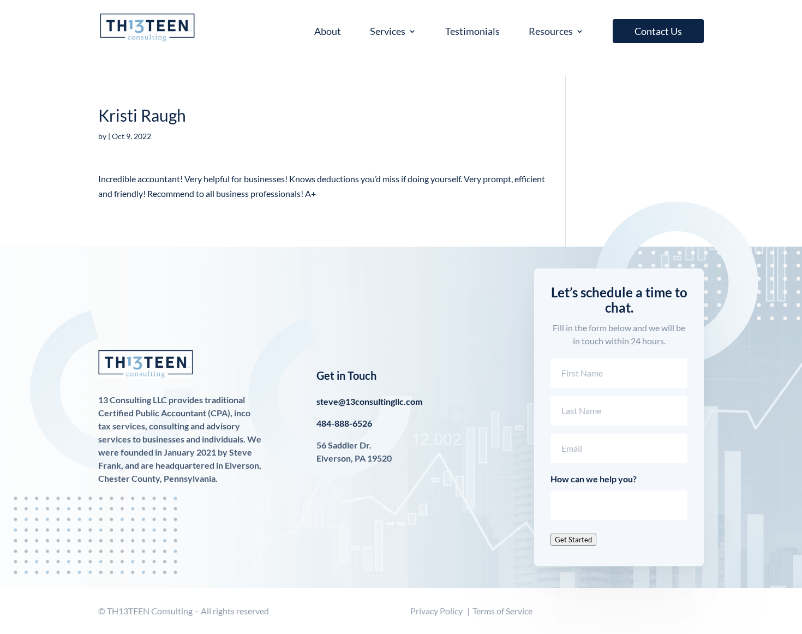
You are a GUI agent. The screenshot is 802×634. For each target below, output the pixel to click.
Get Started (573, 539)
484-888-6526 (344, 423)
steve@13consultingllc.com (369, 401)
